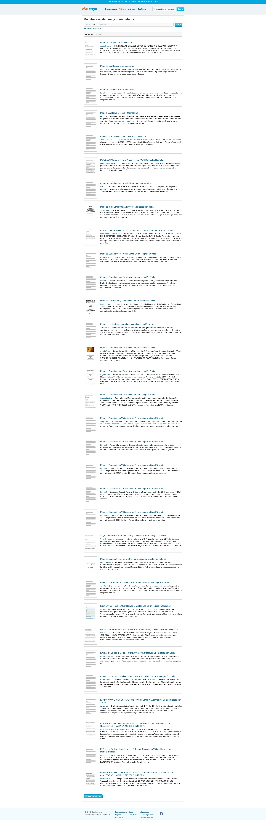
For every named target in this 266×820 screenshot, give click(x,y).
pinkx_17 (103, 69)
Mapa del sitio (144, 812)
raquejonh (104, 163)
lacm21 (103, 755)
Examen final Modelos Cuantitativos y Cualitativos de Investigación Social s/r (135, 606)
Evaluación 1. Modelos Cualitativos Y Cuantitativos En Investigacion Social (134, 582)
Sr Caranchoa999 (106, 304)
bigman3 (103, 445)
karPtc (102, 116)
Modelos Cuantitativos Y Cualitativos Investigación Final (125, 183)
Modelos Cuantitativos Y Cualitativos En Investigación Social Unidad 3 (132, 441)
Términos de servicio (146, 817)
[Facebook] (161, 815)
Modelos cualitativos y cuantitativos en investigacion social (127, 207)
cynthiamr (103, 609)
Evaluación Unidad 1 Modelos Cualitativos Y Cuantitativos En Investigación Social (137, 653)
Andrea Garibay (106, 398)
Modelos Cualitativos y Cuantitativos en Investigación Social (127, 301)
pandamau (104, 706)
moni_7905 (104, 562)
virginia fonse (105, 351)
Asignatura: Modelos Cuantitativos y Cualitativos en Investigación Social (133, 535)
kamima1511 (105, 257)
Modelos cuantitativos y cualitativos (116, 42)
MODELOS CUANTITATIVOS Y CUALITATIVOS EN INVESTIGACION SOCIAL (136, 230)
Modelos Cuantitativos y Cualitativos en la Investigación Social (128, 394)
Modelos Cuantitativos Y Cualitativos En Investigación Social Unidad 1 (132, 465)
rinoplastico (104, 234)
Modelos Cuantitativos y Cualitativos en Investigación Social (127, 277)
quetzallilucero (105, 46)
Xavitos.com (104, 328)
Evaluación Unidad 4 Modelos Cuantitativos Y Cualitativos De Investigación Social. (138, 676)
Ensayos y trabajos (111, 9)
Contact (155, 1)
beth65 (102, 633)
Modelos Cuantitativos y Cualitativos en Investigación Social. (128, 348)
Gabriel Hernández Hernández (111, 539)
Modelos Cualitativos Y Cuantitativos (117, 66)
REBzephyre (105, 680)
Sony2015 (104, 421)
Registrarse (122, 9)
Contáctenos (142, 9)
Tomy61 (103, 586)
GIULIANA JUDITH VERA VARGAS (113, 729)
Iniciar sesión (132, 9)
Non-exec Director (130, 1)
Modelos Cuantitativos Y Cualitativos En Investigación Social (128, 254)
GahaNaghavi (105, 656)
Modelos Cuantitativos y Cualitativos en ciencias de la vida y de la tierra (133, 559)
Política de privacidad (146, 815)
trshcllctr (103, 93)
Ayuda (131, 812)
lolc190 (103, 281)
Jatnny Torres (105, 210)
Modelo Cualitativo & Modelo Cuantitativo (119, 113)
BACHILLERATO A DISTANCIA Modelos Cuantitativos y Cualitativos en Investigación (139, 629)
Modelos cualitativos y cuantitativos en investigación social (127, 324)
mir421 (102, 187)
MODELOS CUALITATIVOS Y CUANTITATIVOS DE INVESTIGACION (132, 160)
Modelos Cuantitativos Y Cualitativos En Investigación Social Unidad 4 (132, 512)
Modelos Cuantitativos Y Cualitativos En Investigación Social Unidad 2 (132, 418)
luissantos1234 (105, 779)
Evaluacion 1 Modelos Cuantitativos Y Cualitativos (123, 136)
